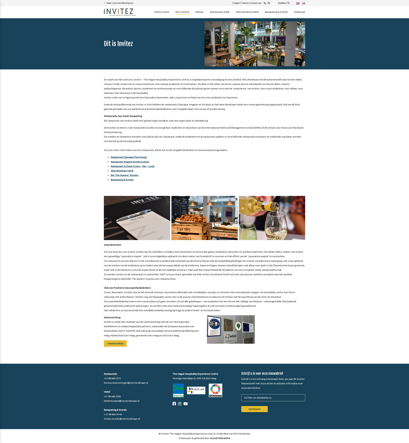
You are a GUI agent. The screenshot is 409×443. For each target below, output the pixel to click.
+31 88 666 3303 (112, 396)
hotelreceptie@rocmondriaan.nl (121, 400)
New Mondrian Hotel (247, 12)
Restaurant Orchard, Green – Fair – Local (132, 166)
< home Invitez (115, 343)
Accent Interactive (220, 438)
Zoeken (282, 3)
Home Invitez (161, 12)
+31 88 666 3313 (112, 378)
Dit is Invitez (182, 12)
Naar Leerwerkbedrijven (119, 3)
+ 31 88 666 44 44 (113, 414)
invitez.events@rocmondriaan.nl (122, 418)
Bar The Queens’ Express (124, 175)
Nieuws (199, 12)
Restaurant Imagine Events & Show (130, 161)
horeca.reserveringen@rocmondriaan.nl (126, 382)
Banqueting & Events (276, 12)
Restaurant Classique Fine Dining (129, 157)
